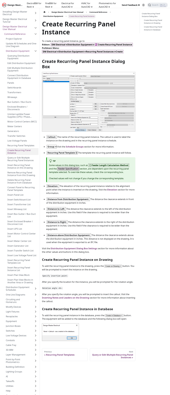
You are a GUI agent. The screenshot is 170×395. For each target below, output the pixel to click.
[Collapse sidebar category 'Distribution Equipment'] (36, 51)
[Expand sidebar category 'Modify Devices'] (36, 307)
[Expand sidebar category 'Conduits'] (36, 340)
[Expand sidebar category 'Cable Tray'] (36, 345)
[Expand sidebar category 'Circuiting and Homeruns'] (36, 300)
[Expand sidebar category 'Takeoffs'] (36, 381)
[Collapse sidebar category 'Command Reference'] (36, 34)
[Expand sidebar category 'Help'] (36, 391)
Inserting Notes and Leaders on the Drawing (65, 297)
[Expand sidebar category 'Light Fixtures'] (36, 312)
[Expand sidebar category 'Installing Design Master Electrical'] (36, 13)
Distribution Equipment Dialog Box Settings (74, 248)
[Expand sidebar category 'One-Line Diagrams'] (36, 295)
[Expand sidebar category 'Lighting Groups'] (36, 372)
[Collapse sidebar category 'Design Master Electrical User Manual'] (36, 27)
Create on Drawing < (113, 266)
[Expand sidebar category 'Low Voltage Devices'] (36, 335)
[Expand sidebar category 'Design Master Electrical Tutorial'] (36, 20)
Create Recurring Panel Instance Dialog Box (151, 15)
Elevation (112, 189)
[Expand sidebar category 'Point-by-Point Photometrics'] (36, 360)
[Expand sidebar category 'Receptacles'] (36, 316)
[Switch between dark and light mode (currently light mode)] (143, 5)
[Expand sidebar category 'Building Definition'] (36, 367)
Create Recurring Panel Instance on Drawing (153, 21)
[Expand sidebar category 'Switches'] (36, 331)
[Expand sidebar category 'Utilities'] (36, 386)
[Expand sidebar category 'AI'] (36, 376)
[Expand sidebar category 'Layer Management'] (36, 355)
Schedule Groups (75, 146)
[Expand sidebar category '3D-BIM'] (36, 350)
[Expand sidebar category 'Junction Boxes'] (36, 326)
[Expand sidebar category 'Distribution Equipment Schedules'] (36, 288)
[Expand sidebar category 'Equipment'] (36, 321)
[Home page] (44, 12)
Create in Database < (114, 316)
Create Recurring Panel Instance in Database (153, 28)
